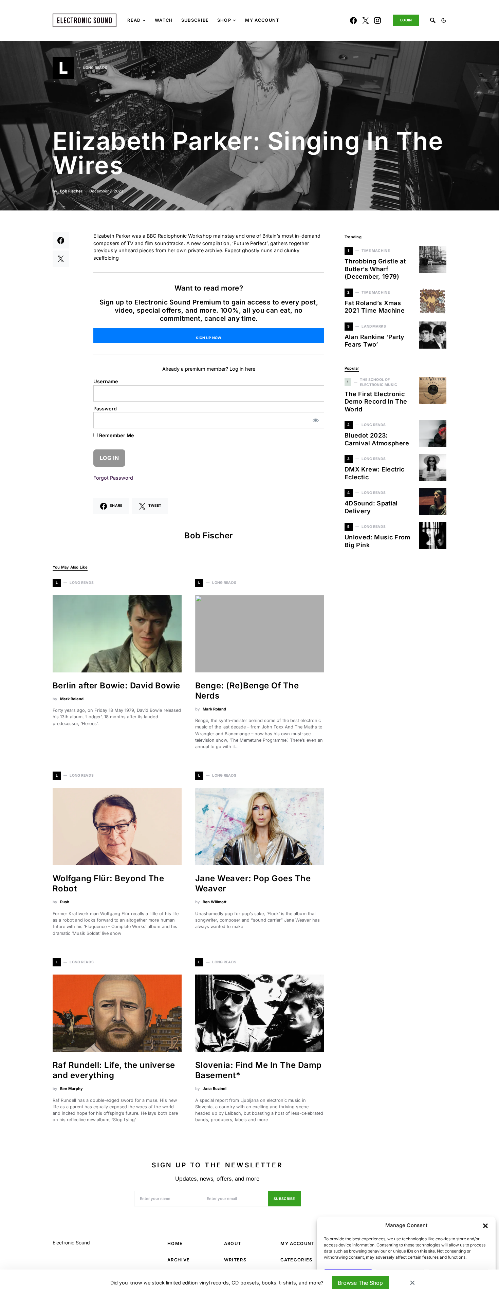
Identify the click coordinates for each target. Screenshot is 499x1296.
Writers (235, 1259)
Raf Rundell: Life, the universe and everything (114, 1070)
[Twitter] (365, 20)
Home (175, 1243)
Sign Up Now (208, 338)
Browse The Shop (360, 1282)
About (232, 1243)
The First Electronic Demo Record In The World (376, 401)
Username (105, 381)
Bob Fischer (71, 191)
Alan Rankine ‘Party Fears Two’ (375, 340)
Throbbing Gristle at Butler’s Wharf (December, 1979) (375, 269)
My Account (297, 1243)
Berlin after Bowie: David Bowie (116, 685)
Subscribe (284, 1199)
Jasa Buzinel (214, 1088)
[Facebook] (353, 20)
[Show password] (316, 420)
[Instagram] (377, 20)
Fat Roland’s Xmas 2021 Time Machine (375, 306)
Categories (296, 1259)
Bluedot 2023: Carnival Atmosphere (377, 439)
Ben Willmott (214, 902)
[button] (485, 1225)
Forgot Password (113, 478)
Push (64, 902)
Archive (178, 1259)
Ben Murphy (71, 1088)
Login (406, 20)
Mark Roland (72, 699)
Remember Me (116, 435)
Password (105, 408)
